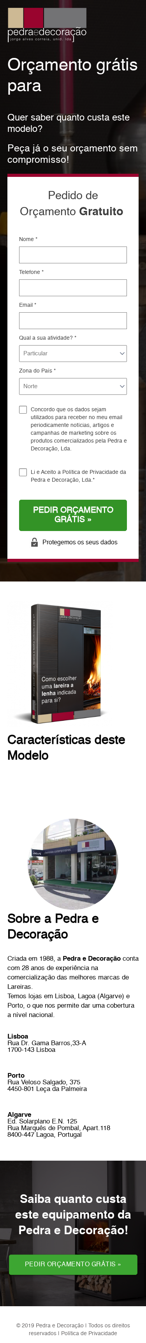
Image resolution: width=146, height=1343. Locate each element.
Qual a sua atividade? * (47, 338)
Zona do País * (37, 371)
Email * (27, 305)
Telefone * (31, 272)
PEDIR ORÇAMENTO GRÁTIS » (73, 515)
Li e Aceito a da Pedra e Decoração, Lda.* (78, 476)
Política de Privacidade (90, 472)
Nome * (28, 239)
